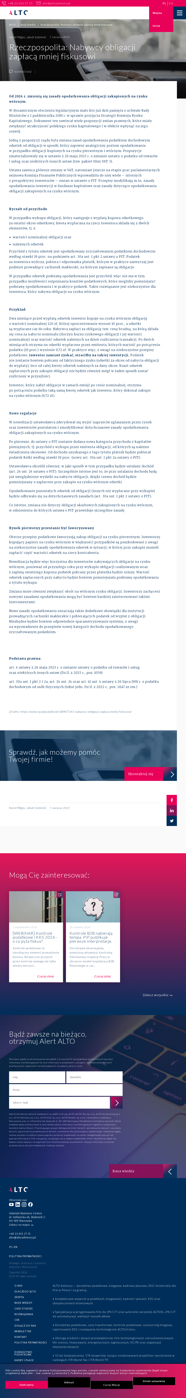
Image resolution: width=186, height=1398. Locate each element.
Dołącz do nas (25, 1325)
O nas (19, 1285)
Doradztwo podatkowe (23, 1353)
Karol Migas (17, 37)
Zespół (19, 1297)
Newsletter (23, 1331)
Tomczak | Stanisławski (23, 1266)
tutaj (62, 1145)
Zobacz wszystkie (156, 995)
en (171, 3)
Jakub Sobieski (36, 37)
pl (164, 3)
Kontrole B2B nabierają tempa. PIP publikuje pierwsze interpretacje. (93, 936)
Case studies (24, 1308)
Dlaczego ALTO (25, 1291)
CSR (17, 1319)
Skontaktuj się (140, 774)
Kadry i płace (24, 1360)
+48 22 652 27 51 (20, 3)
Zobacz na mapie (19, 1224)
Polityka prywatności (25, 1256)
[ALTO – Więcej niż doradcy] (18, 13)
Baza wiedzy (23, 1302)
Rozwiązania (24, 1314)
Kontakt (21, 1336)
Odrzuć (69, 1382)
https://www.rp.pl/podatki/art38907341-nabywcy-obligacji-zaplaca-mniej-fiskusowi (76, 711)
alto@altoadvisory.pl (56, 3)
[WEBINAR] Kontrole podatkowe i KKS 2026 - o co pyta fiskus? (36, 936)
